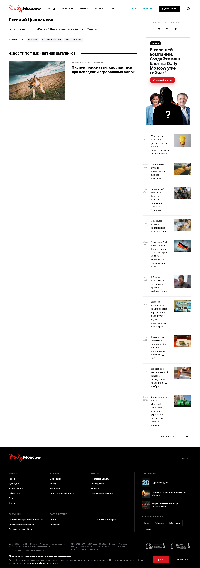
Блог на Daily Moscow (102, 493)
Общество (116, 8)
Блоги (12, 503)
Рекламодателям (100, 478)
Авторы (54, 483)
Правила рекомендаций (21, 524)
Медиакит (96, 488)
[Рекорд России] (180, 546)
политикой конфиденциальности (41, 563)
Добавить (170, 8)
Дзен (146, 523)
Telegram (159, 523)
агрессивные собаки (51, 40)
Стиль (99, 8)
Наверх (184, 458)
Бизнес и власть (17, 488)
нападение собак (73, 40)
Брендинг (55, 524)
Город (51, 8)
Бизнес (84, 8)
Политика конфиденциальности (26, 519)
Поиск (53, 519)
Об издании (56, 478)
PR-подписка (98, 483)
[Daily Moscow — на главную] (25, 458)
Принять (161, 559)
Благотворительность (62, 493)
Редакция (98, 62)
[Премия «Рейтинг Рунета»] (155, 546)
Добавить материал (106, 519)
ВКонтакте (174, 523)
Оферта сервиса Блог (20, 529)
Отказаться (181, 559)
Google (147, 529)
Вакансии (55, 488)
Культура (67, 8)
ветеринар (33, 40)
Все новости (167, 436)
